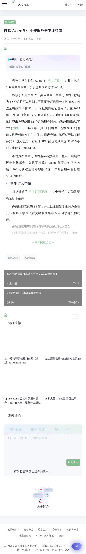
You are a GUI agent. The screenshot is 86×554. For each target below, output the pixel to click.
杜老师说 (28, 529)
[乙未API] (67, 549)
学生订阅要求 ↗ (40, 191)
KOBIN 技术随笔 (45, 535)
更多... (62, 535)
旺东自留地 (25, 535)
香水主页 (43, 529)
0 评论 (16, 38)
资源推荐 (10, 22)
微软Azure (13, 258)
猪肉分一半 (73, 529)
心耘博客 (57, 529)
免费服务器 (29, 258)
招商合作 (58, 549)
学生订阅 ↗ (55, 80)
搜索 (67, 4)
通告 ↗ (18, 128)
